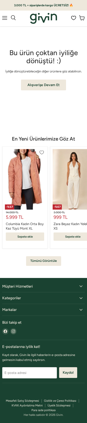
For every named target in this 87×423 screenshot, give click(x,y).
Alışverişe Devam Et (43, 85)
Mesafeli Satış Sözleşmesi (22, 400)
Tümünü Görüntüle (43, 261)
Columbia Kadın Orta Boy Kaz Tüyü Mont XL (25, 226)
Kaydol (68, 372)
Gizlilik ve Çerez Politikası (60, 400)
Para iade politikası (43, 410)
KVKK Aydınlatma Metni (27, 405)
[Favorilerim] (73, 18)
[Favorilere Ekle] (41, 152)
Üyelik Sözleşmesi (59, 405)
